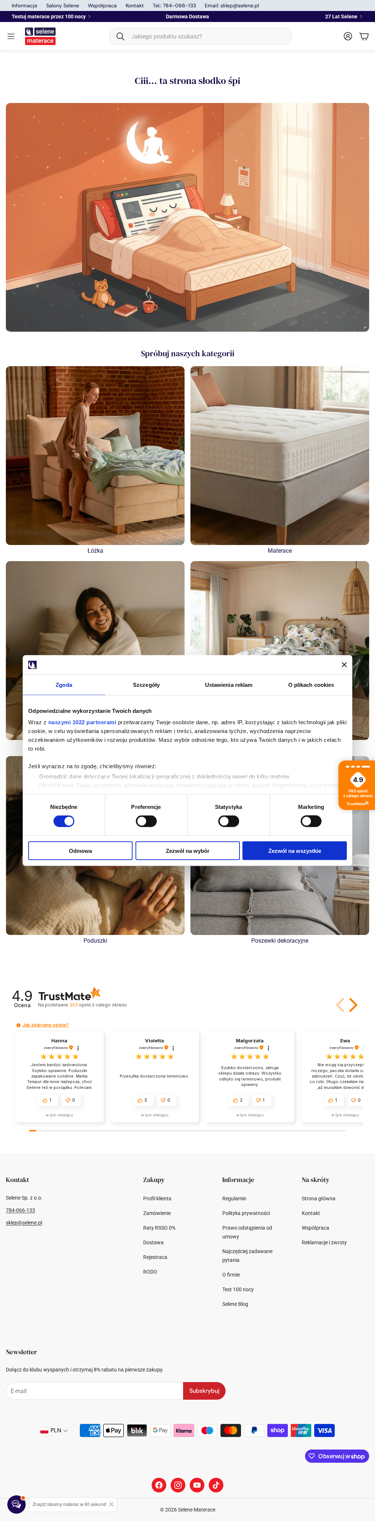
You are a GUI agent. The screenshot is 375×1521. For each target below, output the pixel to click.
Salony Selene (62, 5)
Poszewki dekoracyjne (279, 940)
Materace (280, 550)
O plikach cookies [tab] (311, 684)
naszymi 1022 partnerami (82, 722)
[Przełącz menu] (11, 36)
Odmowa (80, 850)
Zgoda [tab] (64, 684)
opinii (97, 1005)
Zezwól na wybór (187, 850)
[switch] (146, 821)
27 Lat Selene (341, 16)
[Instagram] (178, 1485)
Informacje (24, 5)
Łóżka (95, 550)
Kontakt (135, 5)
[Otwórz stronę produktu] (95, 455)
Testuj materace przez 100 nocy (49, 16)
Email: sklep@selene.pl (232, 5)
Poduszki (95, 940)
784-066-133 (20, 1210)
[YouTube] (197, 1485)
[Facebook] (159, 1485)
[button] (200, 36)
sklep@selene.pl (24, 1223)
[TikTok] (216, 1485)
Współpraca (102, 5)
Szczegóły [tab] (146, 684)
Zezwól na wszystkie (294, 850)
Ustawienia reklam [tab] (229, 684)
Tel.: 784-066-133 (174, 5)
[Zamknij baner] (344, 664)
